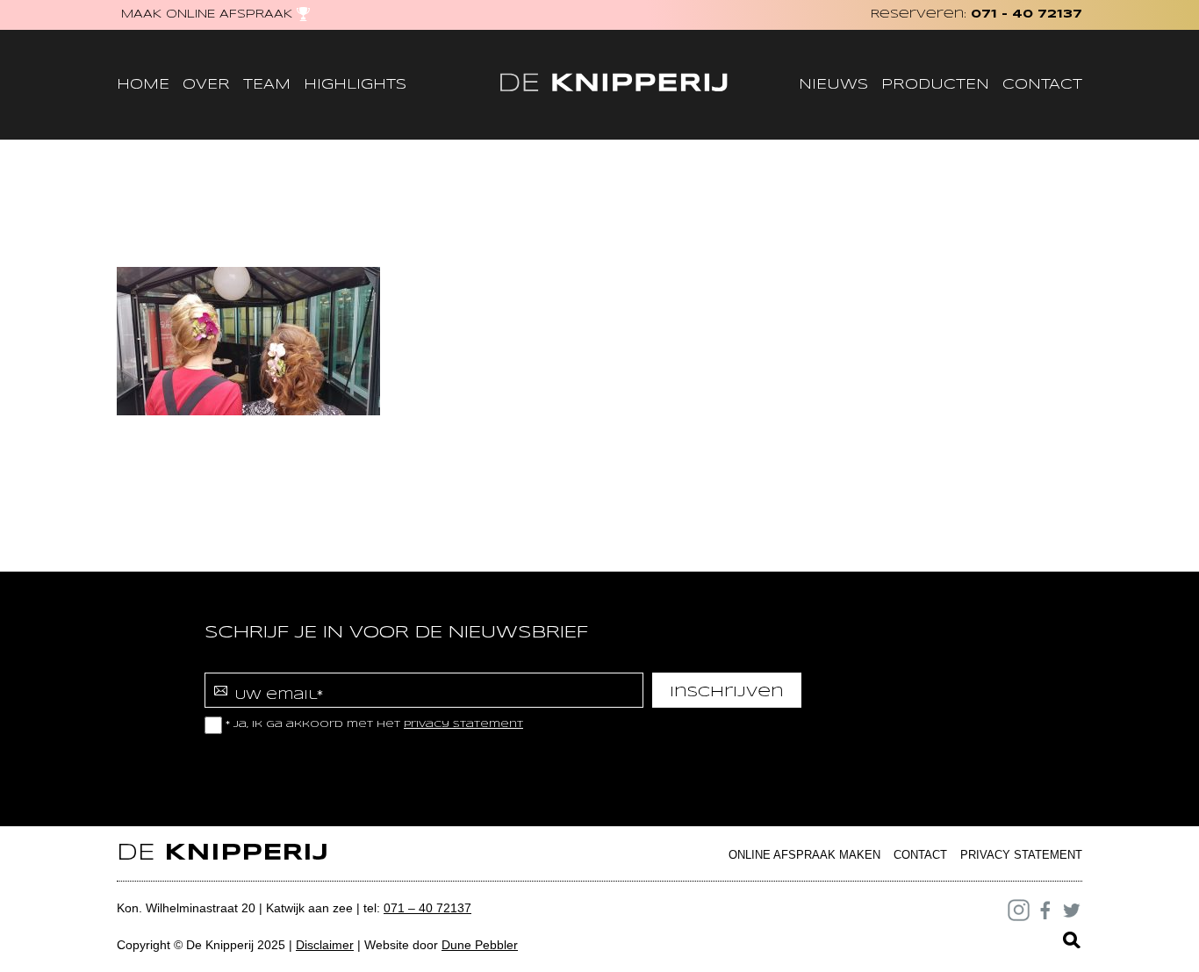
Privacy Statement (1021, 854)
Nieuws (833, 84)
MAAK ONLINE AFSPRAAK (206, 14)
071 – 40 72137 (427, 908)
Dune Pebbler (480, 945)
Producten (935, 84)
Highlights (355, 84)
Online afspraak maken (804, 854)
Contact (1042, 84)
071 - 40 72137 (1026, 14)
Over (206, 84)
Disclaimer (325, 945)
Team (267, 84)
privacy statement (463, 724)
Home (143, 84)
